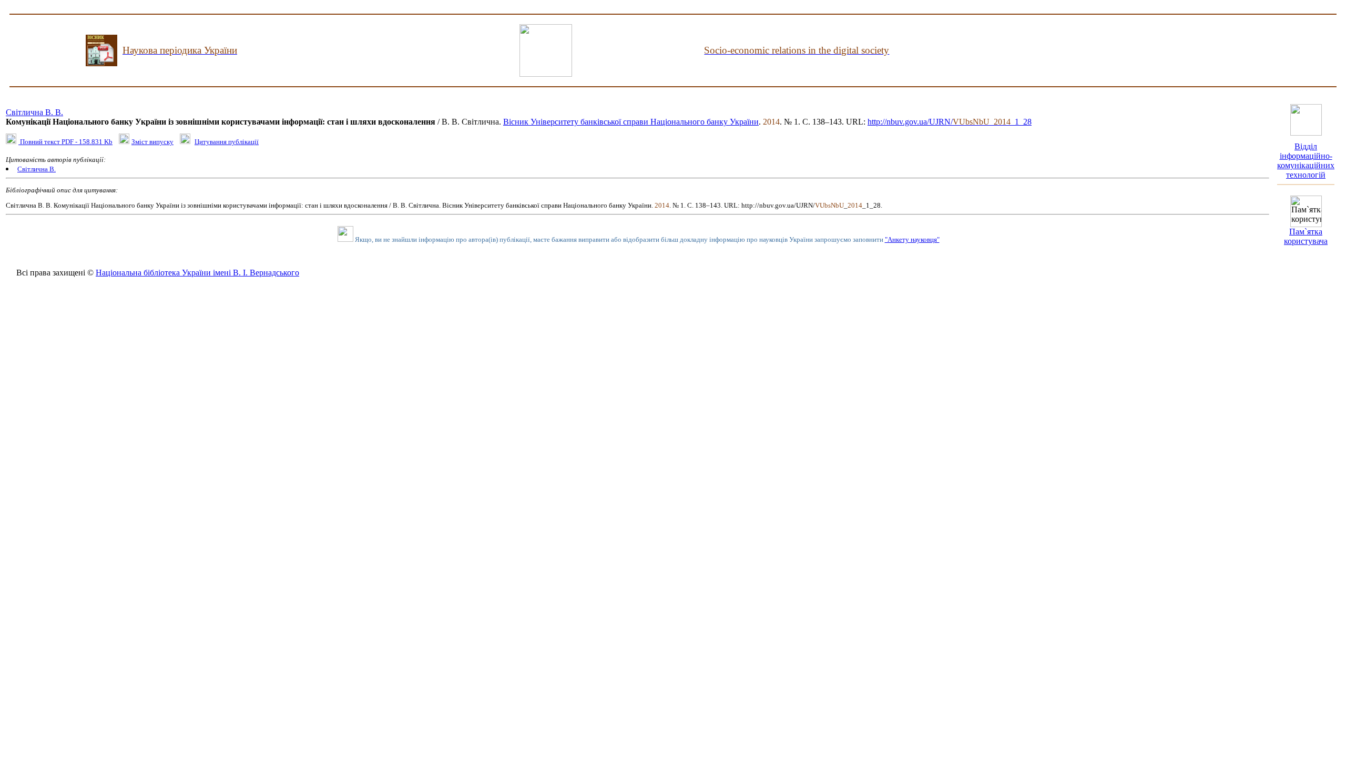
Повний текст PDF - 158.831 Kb (65, 142)
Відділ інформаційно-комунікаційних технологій (1305, 160)
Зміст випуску (152, 142)
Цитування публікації (227, 142)
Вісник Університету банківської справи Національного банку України (631, 121)
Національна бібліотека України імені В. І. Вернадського (197, 272)
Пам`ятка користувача (1306, 236)
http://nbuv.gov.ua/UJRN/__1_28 (950, 121)
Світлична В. (36, 169)
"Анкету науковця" (912, 239)
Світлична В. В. (34, 112)
